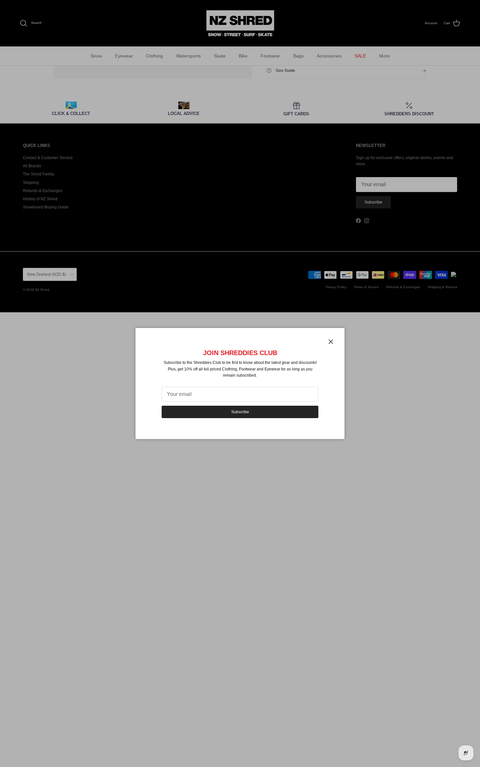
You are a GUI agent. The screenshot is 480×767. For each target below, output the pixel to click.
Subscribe (240, 412)
